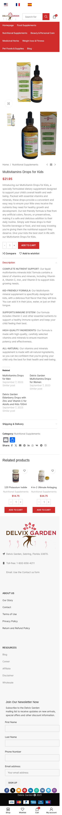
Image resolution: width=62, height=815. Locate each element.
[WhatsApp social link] (33, 445)
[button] (15, 510)
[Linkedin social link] (29, 445)
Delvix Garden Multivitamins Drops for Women (40, 378)
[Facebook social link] (12, 445)
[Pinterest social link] (24, 445)
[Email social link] (20, 445)
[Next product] (55, 165)
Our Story (7, 600)
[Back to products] (51, 165)
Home (5, 164)
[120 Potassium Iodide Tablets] (15, 476)
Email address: (13, 766)
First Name (11, 722)
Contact (6, 607)
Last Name (11, 737)
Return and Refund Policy (16, 628)
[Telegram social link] (41, 445)
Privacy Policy (10, 621)
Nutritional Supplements (25, 164)
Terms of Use (9, 614)
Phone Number (13, 751)
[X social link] (16, 445)
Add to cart (28, 245)
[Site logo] (10, 16)
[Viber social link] (45, 445)
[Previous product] (47, 165)
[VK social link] (37, 445)
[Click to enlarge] (8, 103)
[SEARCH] (45, 16)
